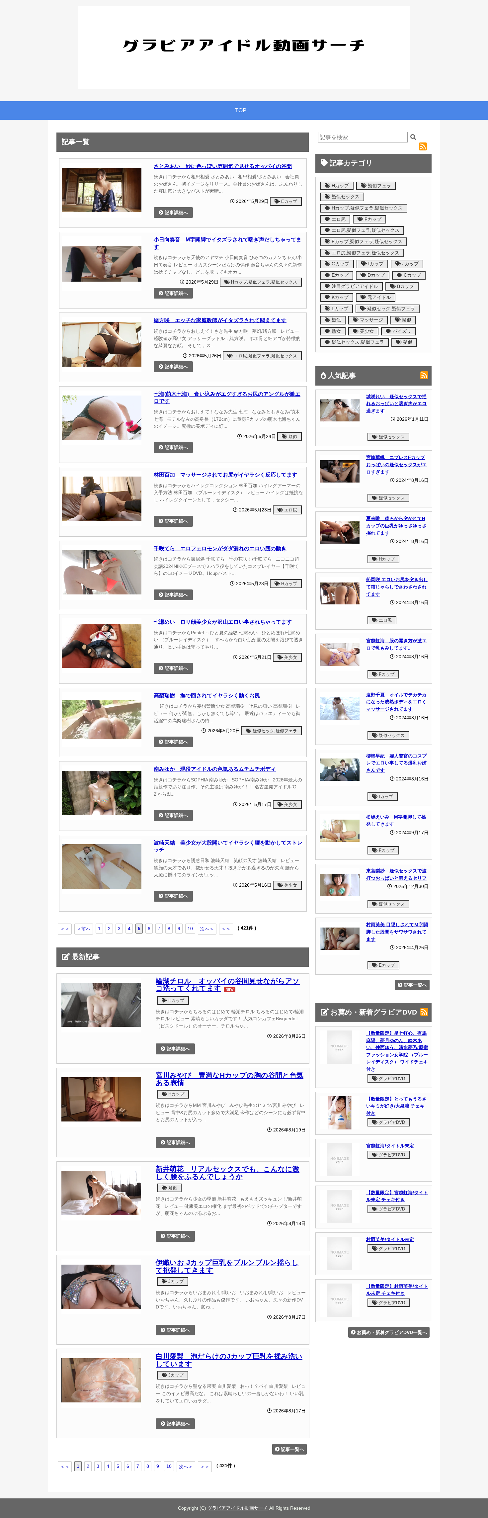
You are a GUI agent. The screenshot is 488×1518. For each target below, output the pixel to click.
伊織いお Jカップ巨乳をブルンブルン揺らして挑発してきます (227, 1266)
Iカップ (375, 263)
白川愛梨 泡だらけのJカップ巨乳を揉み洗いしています (229, 1360)
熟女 (335, 331)
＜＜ (64, 929)
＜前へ (84, 929)
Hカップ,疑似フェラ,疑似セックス (263, 282)
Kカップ (339, 297)
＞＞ (226, 929)
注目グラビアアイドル (354, 286)
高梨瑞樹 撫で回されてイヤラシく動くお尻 (207, 695)
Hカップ (288, 583)
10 (190, 928)
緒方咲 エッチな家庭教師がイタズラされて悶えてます (220, 320)
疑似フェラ (378, 185)
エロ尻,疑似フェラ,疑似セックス (265, 355)
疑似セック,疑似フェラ (274, 730)
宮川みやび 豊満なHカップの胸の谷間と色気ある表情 (229, 1079)
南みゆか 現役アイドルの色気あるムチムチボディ (215, 769)
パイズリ (401, 331)
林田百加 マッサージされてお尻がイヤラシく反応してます (225, 475)
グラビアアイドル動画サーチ (237, 1508)
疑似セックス (345, 196)
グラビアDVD (391, 1078)
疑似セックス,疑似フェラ (357, 342)
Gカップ (339, 263)
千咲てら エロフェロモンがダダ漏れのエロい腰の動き (220, 548)
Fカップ (372, 219)
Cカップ (411, 275)
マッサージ (371, 319)
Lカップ (339, 308)
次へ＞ (207, 929)
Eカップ (288, 201)
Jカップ (175, 1281)
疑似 (292, 436)
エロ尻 (290, 509)
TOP (240, 110)
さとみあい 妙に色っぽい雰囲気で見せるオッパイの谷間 (223, 166)
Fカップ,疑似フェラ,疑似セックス (366, 241)
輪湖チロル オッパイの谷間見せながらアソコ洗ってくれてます (228, 985)
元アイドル (378, 297)
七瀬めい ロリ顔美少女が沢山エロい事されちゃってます (223, 622)
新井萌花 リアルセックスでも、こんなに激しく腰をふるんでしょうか (227, 1173)
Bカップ (405, 286)
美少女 (290, 657)
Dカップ (375, 275)
